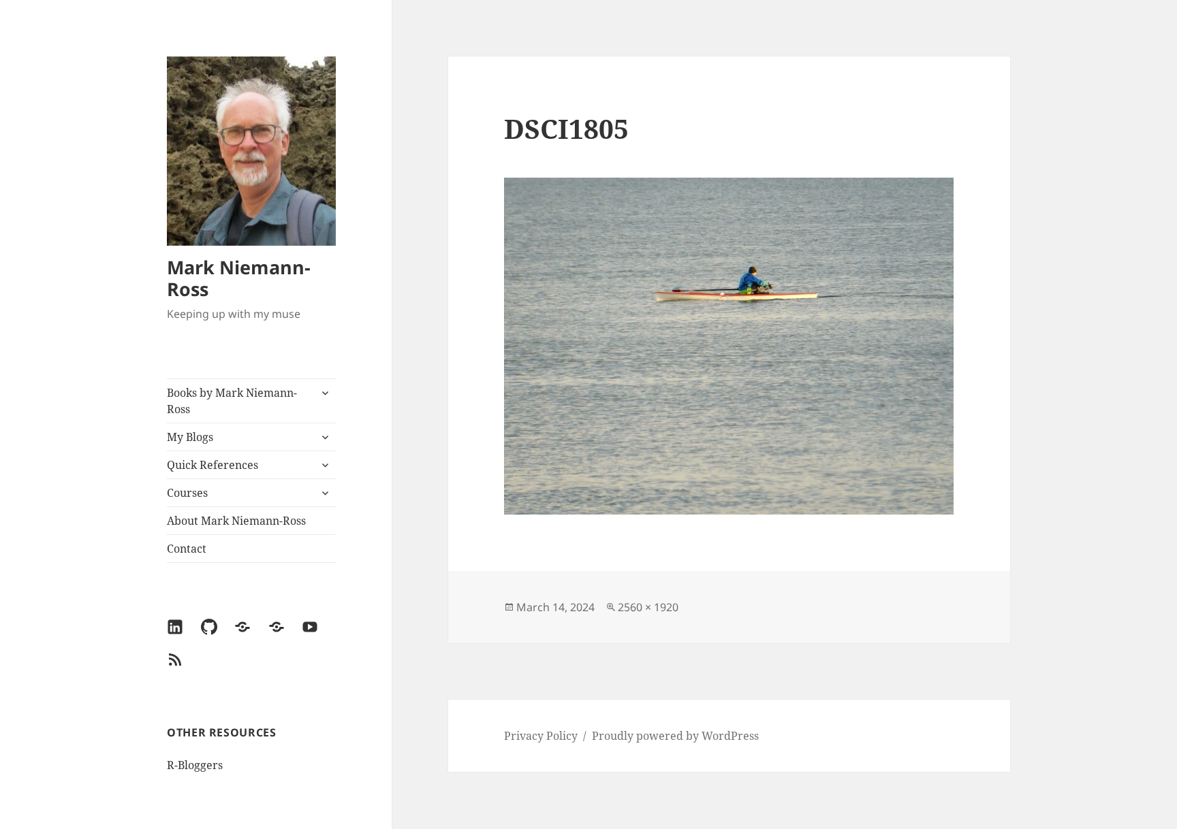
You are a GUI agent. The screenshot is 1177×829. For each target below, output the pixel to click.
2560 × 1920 (648, 607)
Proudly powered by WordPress (675, 735)
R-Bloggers (195, 765)
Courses (187, 492)
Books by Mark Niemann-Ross (232, 401)
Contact (186, 548)
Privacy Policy (541, 735)
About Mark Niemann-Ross (236, 520)
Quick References (212, 464)
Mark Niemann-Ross (239, 278)
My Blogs (190, 436)
